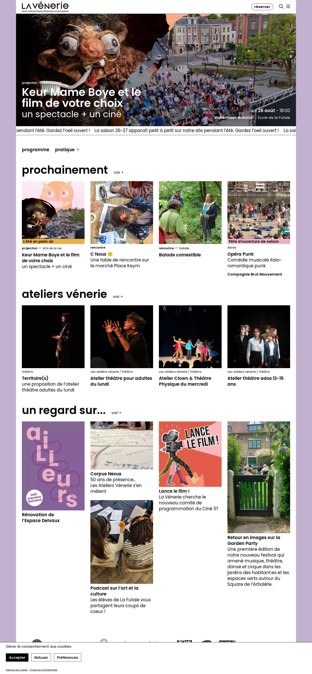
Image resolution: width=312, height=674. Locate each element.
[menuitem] (35, 150)
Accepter (17, 657)
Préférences (67, 657)
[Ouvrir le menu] (288, 6)
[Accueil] (45, 6)
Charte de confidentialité (43, 669)
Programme (35, 150)
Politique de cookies (17, 669)
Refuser (41, 657)
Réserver (262, 6)
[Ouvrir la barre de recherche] (281, 6)
